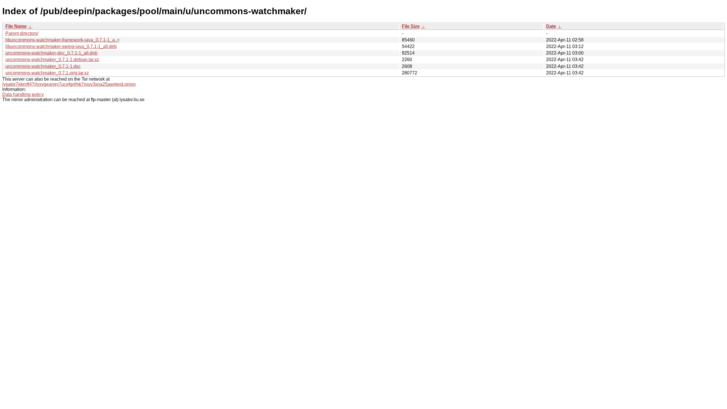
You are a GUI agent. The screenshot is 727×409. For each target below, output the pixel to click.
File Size (411, 26)
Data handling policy (23, 94)
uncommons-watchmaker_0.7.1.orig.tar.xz (47, 72)
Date (551, 26)
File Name (16, 26)
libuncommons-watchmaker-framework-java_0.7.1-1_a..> (62, 39)
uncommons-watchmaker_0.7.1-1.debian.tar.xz (52, 59)
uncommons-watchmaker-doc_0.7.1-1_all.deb (51, 53)
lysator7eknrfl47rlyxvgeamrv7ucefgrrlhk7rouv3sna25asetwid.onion (69, 84)
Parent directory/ (21, 33)
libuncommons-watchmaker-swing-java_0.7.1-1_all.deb (61, 46)
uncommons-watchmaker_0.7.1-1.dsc (43, 66)
